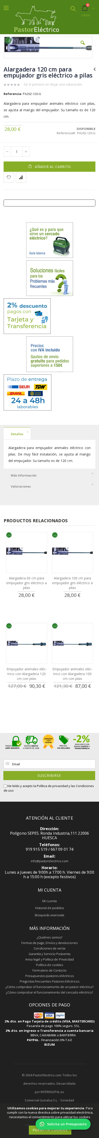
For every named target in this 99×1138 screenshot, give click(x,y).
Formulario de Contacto (49, 970)
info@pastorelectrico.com (49, 861)
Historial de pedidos (49, 908)
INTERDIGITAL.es (52, 1092)
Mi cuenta (49, 901)
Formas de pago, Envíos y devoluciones (49, 943)
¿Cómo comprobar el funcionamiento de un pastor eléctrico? (50, 987)
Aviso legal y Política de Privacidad (49, 959)
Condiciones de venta (49, 948)
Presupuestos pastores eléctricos (49, 976)
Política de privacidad (52, 786)
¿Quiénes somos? (49, 937)
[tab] (49, 433)
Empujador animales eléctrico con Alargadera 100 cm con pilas (72, 674)
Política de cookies (49, 965)
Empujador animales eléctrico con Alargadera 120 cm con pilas (26, 674)
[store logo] (36, 17)
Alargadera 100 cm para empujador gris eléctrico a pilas (72, 583)
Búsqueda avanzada (49, 915)
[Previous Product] (94, 69)
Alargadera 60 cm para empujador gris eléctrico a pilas (26, 583)
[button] (82, 46)
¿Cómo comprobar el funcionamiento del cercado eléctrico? (49, 992)
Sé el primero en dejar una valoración (53, 84)
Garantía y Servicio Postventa (50, 954)
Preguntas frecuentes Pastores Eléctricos (49, 981)
